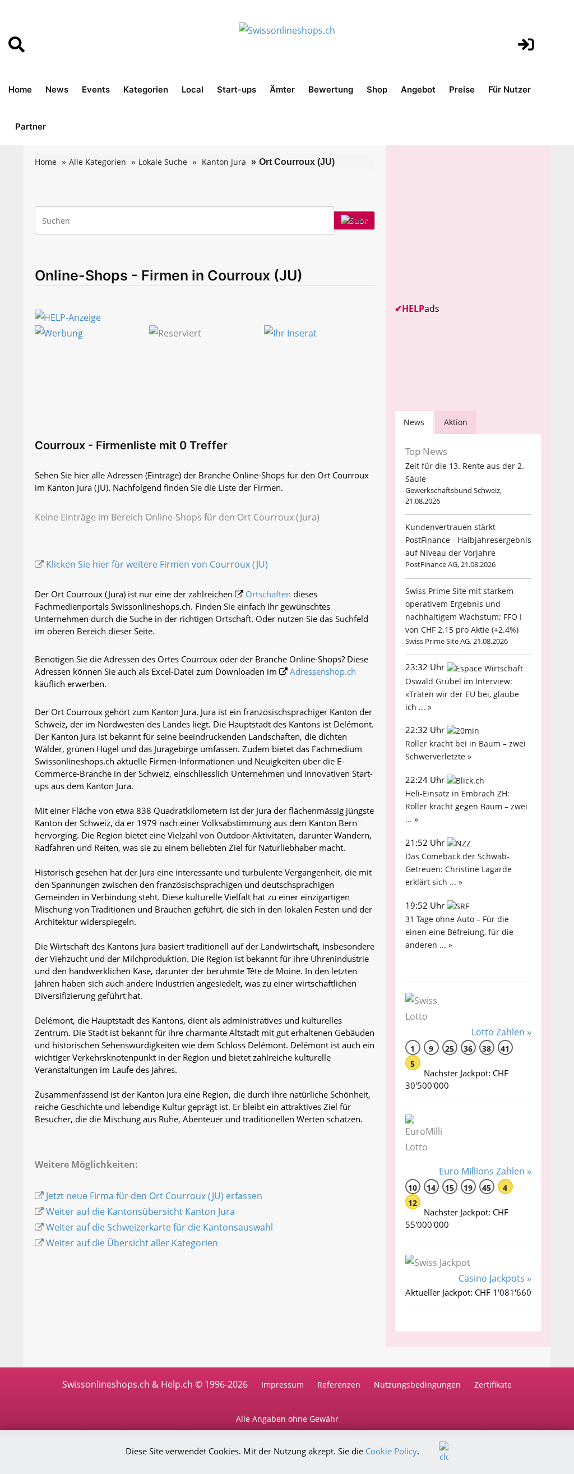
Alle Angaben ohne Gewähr (287, 1418)
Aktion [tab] (455, 422)
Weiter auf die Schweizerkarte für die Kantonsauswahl (159, 1227)
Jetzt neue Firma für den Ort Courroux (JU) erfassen (154, 1196)
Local (192, 89)
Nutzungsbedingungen (417, 1384)
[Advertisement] (479, 224)
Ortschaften (268, 594)
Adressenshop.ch (323, 671)
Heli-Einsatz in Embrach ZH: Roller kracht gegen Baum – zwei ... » (466, 806)
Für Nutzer (509, 89)
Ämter (282, 89)
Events (96, 89)
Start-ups (236, 89)
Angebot (418, 89)
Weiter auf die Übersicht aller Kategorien (132, 1243)
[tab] (414, 422)
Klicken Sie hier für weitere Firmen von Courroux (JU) (157, 564)
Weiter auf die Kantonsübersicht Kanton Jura (140, 1211)
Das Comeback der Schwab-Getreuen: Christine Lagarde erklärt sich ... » (458, 869)
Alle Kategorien (97, 161)
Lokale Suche (162, 161)
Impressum (282, 1384)
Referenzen (338, 1384)
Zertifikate (493, 1384)
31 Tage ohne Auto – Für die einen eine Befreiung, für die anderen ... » (459, 932)
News (56, 89)
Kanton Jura (224, 161)
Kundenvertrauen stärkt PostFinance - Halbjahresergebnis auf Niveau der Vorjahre (468, 540)
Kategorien (145, 89)
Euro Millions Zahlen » (485, 1171)
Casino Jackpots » (495, 1278)
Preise (462, 89)
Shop (377, 89)
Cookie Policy (391, 1451)
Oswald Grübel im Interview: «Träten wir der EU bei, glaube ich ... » (462, 694)
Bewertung (330, 89)
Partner (30, 126)
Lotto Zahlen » (501, 1032)
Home (20, 89)
